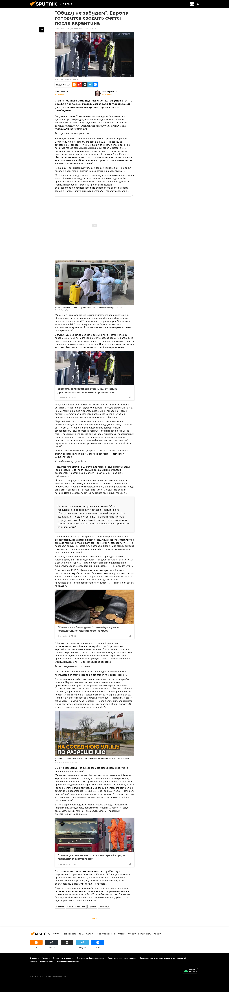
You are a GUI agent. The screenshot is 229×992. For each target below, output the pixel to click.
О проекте (34, 958)
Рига (81, 934)
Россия (157, 934)
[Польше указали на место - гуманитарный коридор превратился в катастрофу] (94, 835)
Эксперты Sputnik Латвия (76, 907)
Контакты (46, 958)
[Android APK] (190, 971)
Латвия (89, 934)
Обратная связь (47, 961)
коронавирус (104, 907)
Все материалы (60, 95)
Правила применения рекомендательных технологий (163, 958)
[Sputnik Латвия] (44, 7)
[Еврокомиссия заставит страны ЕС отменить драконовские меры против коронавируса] (94, 368)
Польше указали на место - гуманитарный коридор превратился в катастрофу (92, 857)
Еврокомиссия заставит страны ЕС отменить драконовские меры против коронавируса (87, 390)
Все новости (70, 934)
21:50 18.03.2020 (62, 29)
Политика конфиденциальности (90, 958)
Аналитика (60, 907)
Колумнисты (144, 934)
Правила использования (63, 958)
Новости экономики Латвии (110, 934)
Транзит (132, 934)
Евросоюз (92, 907)
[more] (130, 397)
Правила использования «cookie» (122, 958)
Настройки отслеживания (68, 961)
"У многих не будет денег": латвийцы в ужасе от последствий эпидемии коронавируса (90, 628)
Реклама (33, 961)
